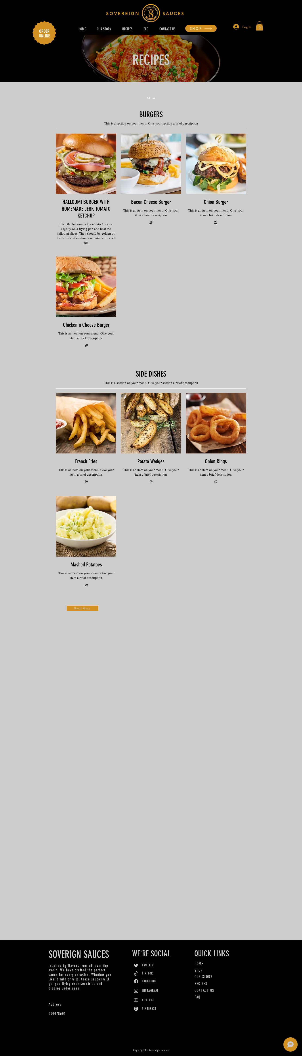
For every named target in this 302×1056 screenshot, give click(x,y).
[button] (259, 26)
